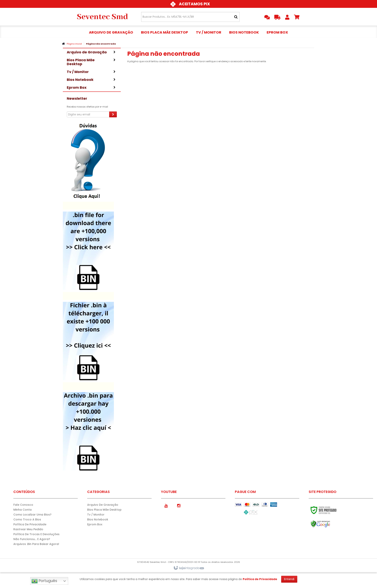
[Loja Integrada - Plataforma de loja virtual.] (188, 568)
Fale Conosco (23, 505)
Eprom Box (94, 524)
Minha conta (22, 510)
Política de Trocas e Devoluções (36, 534)
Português (47, 580)
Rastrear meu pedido (28, 529)
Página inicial (74, 43)
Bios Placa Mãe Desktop (104, 510)
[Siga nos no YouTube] (166, 505)
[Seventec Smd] (102, 17)
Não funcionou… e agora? (31, 539)
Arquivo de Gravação (102, 505)
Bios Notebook (97, 519)
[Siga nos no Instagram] (179, 505)
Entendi (289, 579)
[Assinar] (113, 114)
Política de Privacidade (29, 524)
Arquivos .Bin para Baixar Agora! (36, 544)
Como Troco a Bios (27, 519)
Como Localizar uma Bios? (32, 515)
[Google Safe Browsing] (329, 524)
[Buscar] (236, 17)
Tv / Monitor (95, 515)
